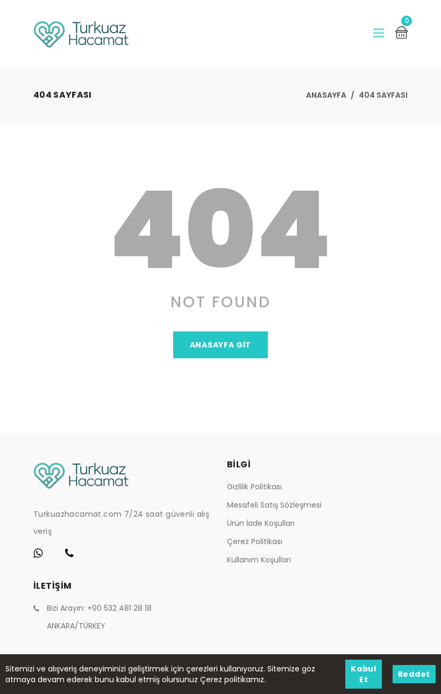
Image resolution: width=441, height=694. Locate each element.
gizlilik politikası (254, 486)
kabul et (363, 674)
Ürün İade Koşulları (261, 523)
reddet (414, 674)
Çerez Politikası (254, 541)
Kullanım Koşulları (259, 559)
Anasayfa (326, 95)
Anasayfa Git (220, 344)
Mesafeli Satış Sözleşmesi (274, 505)
